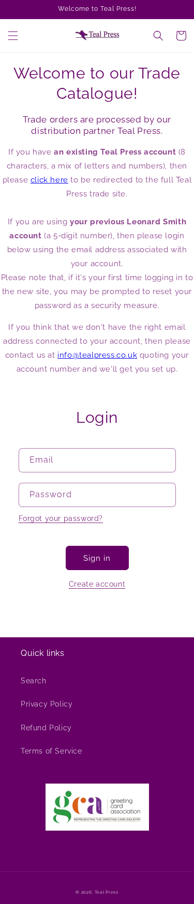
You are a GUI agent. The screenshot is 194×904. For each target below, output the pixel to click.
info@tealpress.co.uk (97, 355)
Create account (97, 584)
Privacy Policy (46, 704)
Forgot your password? (61, 518)
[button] (13, 35)
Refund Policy (46, 728)
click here (49, 180)
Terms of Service (51, 751)
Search (34, 681)
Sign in (97, 558)
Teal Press (106, 892)
